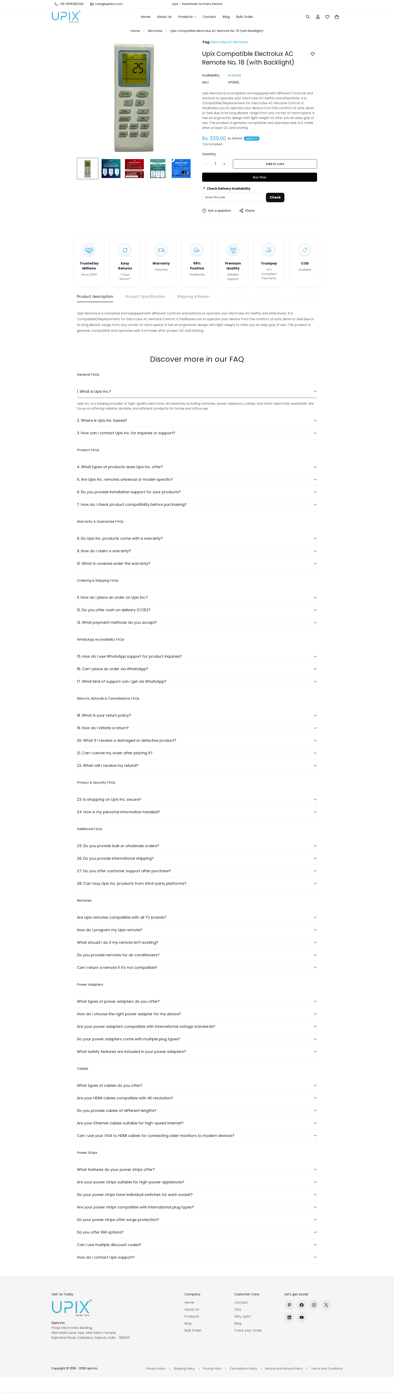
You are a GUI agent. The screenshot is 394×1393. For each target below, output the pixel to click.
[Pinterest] (289, 1305)
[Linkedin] (289, 1317)
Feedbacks (197, 275)
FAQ (237, 1309)
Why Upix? (242, 1316)
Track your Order (248, 1330)
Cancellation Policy (243, 1368)
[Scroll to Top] (386, 1370)
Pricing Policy (212, 1368)
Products (185, 16)
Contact (209, 16)
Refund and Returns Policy (284, 1368)
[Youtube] (302, 1317)
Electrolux (155, 31)
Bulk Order (244, 16)
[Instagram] (314, 1305)
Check (275, 197)
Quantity (209, 154)
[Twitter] (326, 1305)
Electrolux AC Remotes (229, 42)
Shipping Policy (184, 1368)
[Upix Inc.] (66, 16)
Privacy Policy (156, 1368)
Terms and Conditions (327, 1368)
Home (145, 16)
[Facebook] (302, 1305)
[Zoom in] (183, 48)
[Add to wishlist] (312, 54)
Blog (226, 16)
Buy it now (259, 177)
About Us (164, 16)
